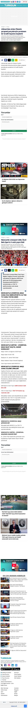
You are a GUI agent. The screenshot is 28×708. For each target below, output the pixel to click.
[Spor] (14, 502)
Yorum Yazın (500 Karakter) (7, 119)
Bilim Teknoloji (4, 688)
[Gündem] (14, 170)
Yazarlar (4, 680)
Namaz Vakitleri (6, 676)
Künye (15, 693)
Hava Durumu (5, 674)
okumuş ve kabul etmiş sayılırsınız (12, 134)
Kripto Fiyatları (17, 676)
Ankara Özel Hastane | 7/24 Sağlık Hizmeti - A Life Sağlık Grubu (7, 683)
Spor (2, 691)
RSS (5, 702)
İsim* (2, 114)
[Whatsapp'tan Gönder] (12, 60)
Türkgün (3, 26)
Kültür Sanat (4, 690)
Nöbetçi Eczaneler (6, 672)
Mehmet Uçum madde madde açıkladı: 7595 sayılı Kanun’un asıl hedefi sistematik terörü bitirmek (14, 537)
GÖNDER (14, 130)
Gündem (16, 688)
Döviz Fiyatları (17, 674)
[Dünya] (14, 191)
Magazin (16, 690)
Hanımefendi (4, 695)
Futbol (7, 237)
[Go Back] (25, 706)
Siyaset (2, 693)
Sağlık (15, 691)
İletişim (16, 695)
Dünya (7, 26)
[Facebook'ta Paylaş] (5, 60)
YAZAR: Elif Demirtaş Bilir (17, 57)
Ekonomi (16, 672)
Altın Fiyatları (17, 678)
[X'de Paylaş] (9, 60)
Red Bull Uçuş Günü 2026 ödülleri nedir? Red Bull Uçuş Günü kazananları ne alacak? (14, 513)
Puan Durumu (5, 678)
